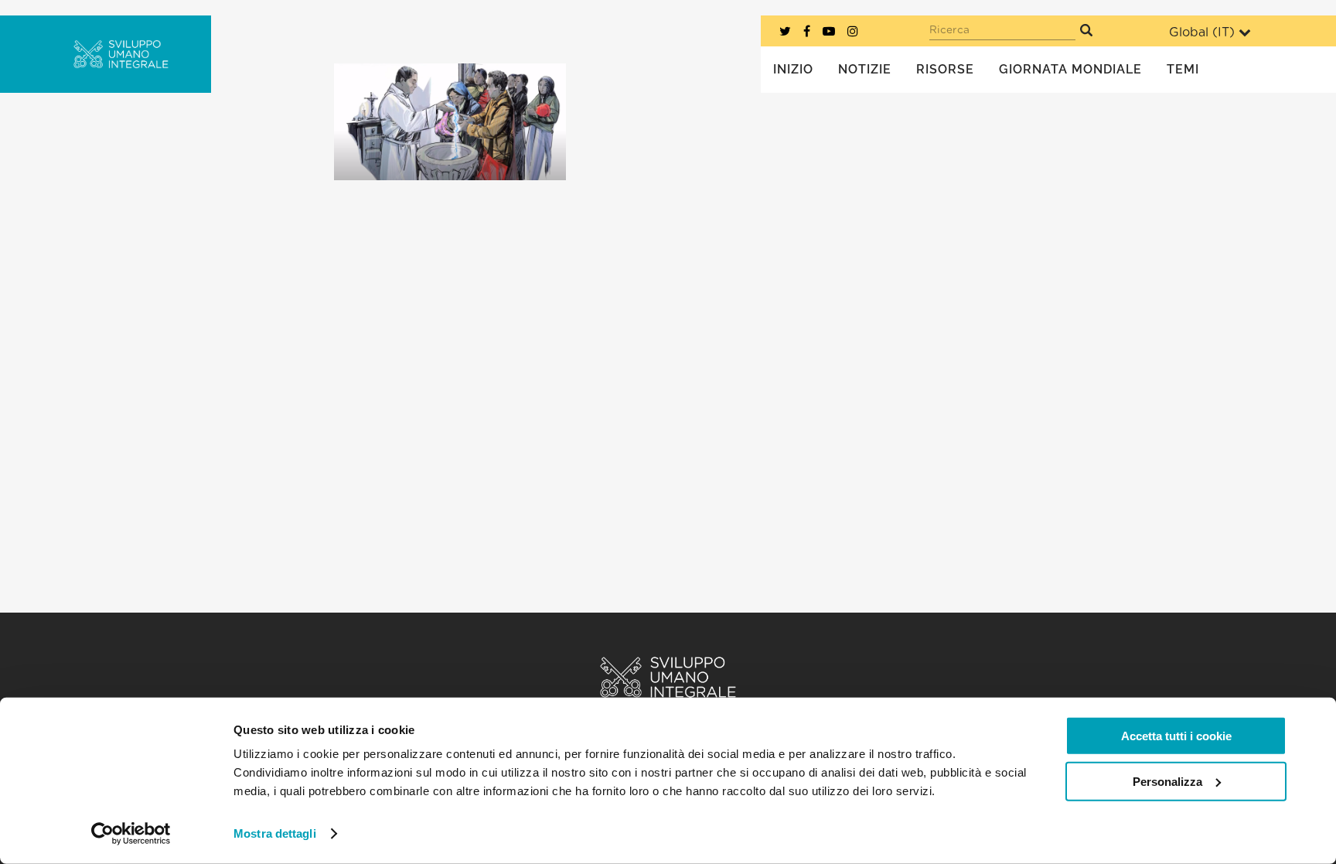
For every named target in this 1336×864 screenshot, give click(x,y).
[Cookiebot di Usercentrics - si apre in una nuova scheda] (131, 833)
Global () (1202, 32)
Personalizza (1167, 780)
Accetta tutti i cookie (1176, 736)
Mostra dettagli (274, 833)
